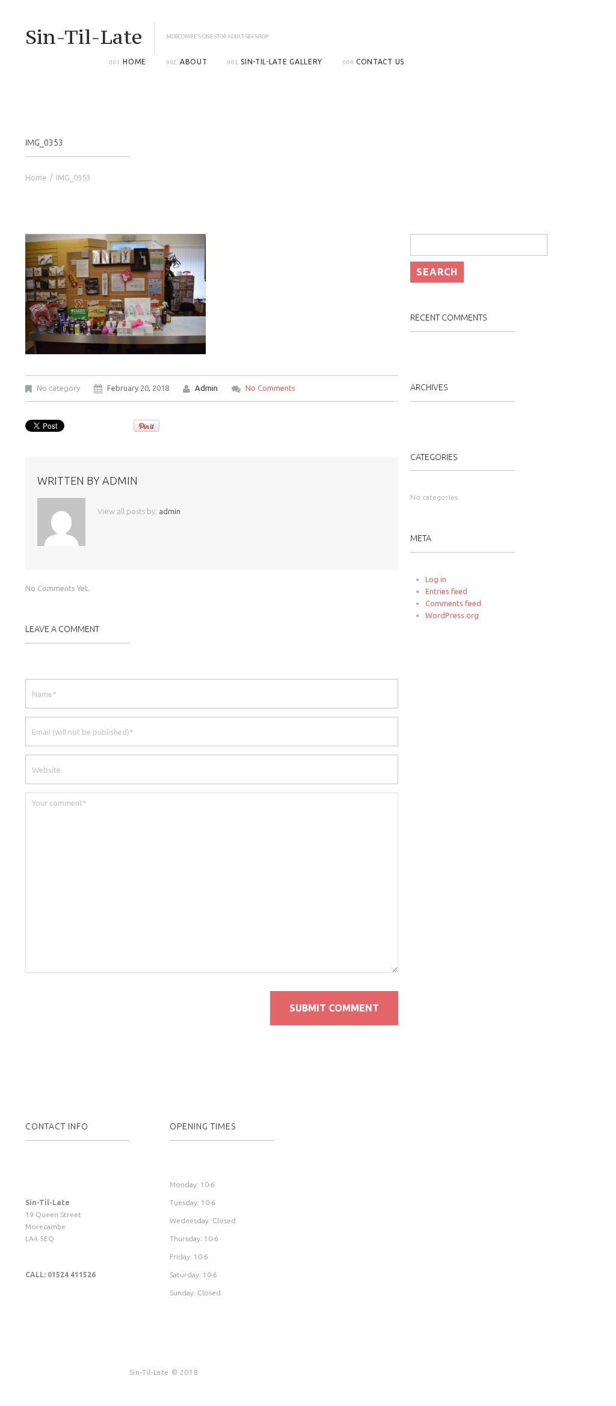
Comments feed (453, 603)
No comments (270, 388)
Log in (435, 579)
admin (206, 388)
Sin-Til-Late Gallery (281, 62)
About (193, 62)
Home (134, 62)
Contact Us (380, 62)
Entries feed (446, 591)
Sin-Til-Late (84, 36)
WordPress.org (452, 615)
